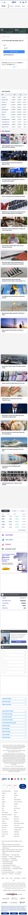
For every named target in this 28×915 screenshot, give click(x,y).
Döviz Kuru (4, 873)
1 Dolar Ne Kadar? (6, 867)
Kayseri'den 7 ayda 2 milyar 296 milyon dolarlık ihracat (14, 367)
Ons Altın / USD (4, 99)
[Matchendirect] (14, 898)
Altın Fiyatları (5, 825)
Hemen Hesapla (14, 51)
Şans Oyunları (17, 808)
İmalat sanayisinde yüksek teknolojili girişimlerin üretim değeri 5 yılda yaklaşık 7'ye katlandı (13, 280)
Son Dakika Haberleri (6, 791)
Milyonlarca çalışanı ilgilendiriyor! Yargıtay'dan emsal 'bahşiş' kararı (13, 229)
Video (3, 810)
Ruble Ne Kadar (6, 737)
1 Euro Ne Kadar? (16, 867)
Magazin (4, 801)
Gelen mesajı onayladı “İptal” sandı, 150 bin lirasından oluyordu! (12, 246)
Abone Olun (18, 641)
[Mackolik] (6, 898)
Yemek (3, 797)
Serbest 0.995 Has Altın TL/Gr (6, 126)
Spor (3, 808)
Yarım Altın (4, 107)
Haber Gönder (23, 786)
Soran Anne (16, 819)
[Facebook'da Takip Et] (9, 779)
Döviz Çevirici (7, 647)
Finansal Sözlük (5, 819)
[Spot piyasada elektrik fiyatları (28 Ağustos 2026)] (14, 323)
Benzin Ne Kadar (6, 701)
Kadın (3, 799)
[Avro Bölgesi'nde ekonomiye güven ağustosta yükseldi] (14, 289)
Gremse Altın (4, 112)
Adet (4, 45)
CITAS (3, 527)
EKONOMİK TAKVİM (10, 549)
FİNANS (3, 6)
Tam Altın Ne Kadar (7, 717)
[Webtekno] (13, 902)
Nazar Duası (16, 836)
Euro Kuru (4, 829)
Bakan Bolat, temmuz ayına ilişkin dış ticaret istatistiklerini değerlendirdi (13, 416)
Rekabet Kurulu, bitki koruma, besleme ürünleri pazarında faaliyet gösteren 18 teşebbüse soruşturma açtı (13, 212)
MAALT (3, 521)
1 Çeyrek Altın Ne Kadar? (7, 861)
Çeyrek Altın (4, 104)
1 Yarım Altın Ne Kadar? (7, 863)
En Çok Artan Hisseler (7, 870)
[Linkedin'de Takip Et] (18, 779)
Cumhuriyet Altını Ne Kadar (9, 722)
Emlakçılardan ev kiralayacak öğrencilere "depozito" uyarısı (12, 399)
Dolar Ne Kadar (6, 725)
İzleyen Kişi (22, 598)
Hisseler (3, 821)
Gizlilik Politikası (17, 878)
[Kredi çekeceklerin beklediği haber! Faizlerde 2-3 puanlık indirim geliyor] (14, 173)
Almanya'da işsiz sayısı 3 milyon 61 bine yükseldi (12, 483)
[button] (4, 2)
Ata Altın (3, 114)
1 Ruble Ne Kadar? (6, 868)
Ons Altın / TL (4, 102)
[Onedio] (5, 902)
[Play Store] (4, 786)
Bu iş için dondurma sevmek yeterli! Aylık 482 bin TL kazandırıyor (13, 433)
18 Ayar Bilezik (5, 860)
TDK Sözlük (16, 831)
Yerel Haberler (5, 812)
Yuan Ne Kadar (6, 734)
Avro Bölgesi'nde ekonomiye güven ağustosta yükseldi (13, 297)
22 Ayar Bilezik (14, 860)
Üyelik (11, 878)
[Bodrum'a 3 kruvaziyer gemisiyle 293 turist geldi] (14, 442)
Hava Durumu (5, 834)
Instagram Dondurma (18, 827)
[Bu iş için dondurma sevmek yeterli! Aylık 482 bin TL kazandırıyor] (14, 425)
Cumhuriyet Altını (5, 109)
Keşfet (3, 836)
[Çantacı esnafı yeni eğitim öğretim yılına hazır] (14, 376)
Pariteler (11, 873)
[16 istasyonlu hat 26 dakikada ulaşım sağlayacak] (14, 459)
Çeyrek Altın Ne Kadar (7, 711)
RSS (13, 880)
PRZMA (3, 516)
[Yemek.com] (22, 902)
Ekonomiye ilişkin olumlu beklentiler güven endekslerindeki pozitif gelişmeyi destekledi (13, 263)
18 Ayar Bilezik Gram (5, 121)
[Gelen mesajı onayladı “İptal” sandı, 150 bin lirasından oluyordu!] (14, 239)
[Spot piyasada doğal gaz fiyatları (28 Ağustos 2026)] (14, 306)
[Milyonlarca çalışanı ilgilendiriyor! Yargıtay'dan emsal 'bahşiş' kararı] (14, 222)
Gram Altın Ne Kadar (7, 714)
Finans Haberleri (5, 855)
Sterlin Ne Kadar (6, 731)
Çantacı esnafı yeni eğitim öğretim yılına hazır (13, 383)
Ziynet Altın (4, 116)
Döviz (23, 6)
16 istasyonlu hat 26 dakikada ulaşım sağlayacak (11, 466)
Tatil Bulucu (16, 821)
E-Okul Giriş (16, 825)
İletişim (2, 878)
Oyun (15, 814)
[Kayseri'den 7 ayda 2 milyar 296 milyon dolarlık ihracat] (14, 359)
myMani (15, 812)
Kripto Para (4, 823)
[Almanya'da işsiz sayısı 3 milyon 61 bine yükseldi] (14, 476)
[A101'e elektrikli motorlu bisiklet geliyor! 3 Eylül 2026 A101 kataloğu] (14, 139)
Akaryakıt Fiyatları (6, 698)
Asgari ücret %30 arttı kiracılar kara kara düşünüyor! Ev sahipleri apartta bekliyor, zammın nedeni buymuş (13, 846)
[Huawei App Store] (16, 786)
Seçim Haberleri (17, 799)
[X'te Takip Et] (12, 779)
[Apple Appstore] (10, 786)
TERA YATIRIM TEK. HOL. (6, 600)
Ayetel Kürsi (16, 834)
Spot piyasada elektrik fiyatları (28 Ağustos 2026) (12, 330)
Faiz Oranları (18, 873)
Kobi (15, 810)
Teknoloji (16, 791)
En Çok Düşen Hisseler (17, 868)
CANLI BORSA (9, 540)
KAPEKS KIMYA (5, 608)
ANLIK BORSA (9, 535)
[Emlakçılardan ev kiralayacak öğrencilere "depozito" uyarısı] (14, 392)
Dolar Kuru (4, 827)
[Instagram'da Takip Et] (15, 779)
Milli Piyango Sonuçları (19, 823)
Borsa (11, 6)
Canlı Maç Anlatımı (18, 801)
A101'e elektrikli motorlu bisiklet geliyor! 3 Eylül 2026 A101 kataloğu (12, 146)
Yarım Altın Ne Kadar (7, 719)
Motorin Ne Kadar (6, 704)
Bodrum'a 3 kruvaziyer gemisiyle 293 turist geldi (12, 450)
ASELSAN (3, 605)
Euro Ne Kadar (6, 728)
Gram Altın (4, 97)
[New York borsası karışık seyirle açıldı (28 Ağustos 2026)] (14, 156)
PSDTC (3, 519)
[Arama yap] (20, 2)
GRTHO (3, 524)
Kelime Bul (16, 816)
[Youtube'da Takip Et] (21, 779)
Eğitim (3, 806)
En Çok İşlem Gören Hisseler (8, 872)
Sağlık (15, 793)
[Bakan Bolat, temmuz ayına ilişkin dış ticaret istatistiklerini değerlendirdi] (14, 409)
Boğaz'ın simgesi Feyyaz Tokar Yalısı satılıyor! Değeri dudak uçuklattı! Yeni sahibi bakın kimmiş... (12, 851)
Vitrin (15, 797)
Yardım (7, 878)
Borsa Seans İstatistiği (7, 814)
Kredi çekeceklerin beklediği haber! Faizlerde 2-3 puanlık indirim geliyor (14, 180)
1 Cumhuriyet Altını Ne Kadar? (9, 865)
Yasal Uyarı (24, 878)
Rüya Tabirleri (5, 831)
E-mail (15, 806)
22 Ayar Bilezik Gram (5, 124)
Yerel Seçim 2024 (15, 855)
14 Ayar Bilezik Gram (5, 119)
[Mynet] (22, 898)
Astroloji (16, 795)
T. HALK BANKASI (5, 603)
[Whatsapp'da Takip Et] (24, 779)
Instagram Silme (17, 829)
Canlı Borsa (4, 816)
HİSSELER (8, 544)
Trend (3, 804)
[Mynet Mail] (26, 2)
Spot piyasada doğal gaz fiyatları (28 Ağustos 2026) (13, 313)
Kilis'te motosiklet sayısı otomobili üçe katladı (13, 196)
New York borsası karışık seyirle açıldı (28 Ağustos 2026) (12, 163)
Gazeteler (16, 804)
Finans (3, 795)
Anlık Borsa (17, 6)
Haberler (4, 793)
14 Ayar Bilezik (13, 858)
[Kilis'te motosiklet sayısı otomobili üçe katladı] (14, 190)
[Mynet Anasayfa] (14, 2)
